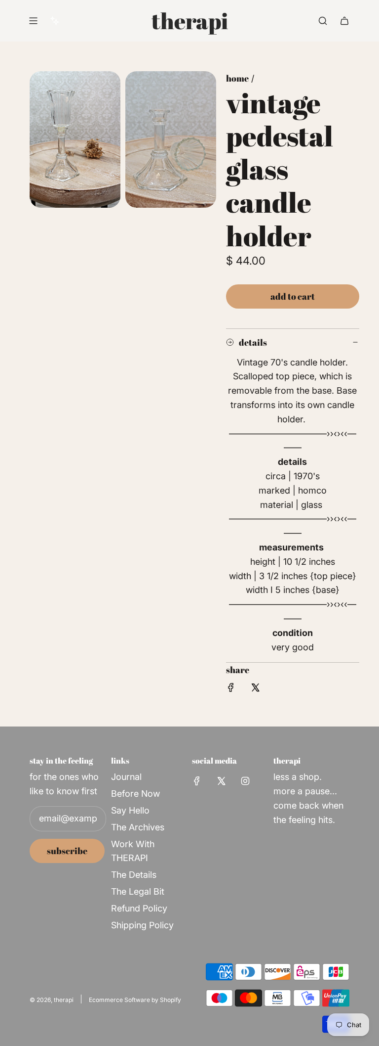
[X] (221, 781)
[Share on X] (255, 690)
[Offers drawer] (55, 21)
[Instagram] (245, 781)
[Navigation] (33, 21)
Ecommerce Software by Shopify (135, 999)
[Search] (323, 21)
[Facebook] (197, 781)
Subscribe (67, 851)
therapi (190, 20)
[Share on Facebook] (231, 690)
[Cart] (344, 21)
